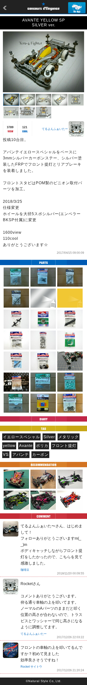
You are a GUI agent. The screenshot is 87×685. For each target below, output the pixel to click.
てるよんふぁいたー (55, 129)
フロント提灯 (64, 446)
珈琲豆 (25, 570)
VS (6, 454)
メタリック (68, 437)
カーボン (40, 454)
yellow (9, 446)
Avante (26, 446)
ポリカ (42, 446)
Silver (49, 437)
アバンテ (20, 454)
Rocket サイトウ (31, 666)
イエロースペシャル (21, 437)
